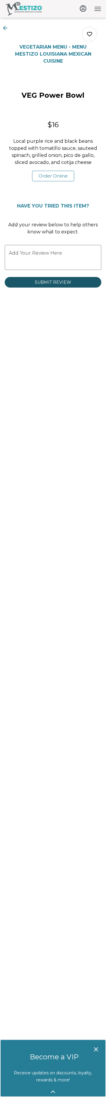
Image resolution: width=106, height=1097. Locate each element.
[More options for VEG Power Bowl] (89, 34)
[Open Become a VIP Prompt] (53, 1091)
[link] (53, 176)
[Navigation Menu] (97, 9)
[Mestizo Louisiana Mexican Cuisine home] (31, 8)
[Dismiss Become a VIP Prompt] (96, 1049)
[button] (7, 28)
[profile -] (83, 8)
